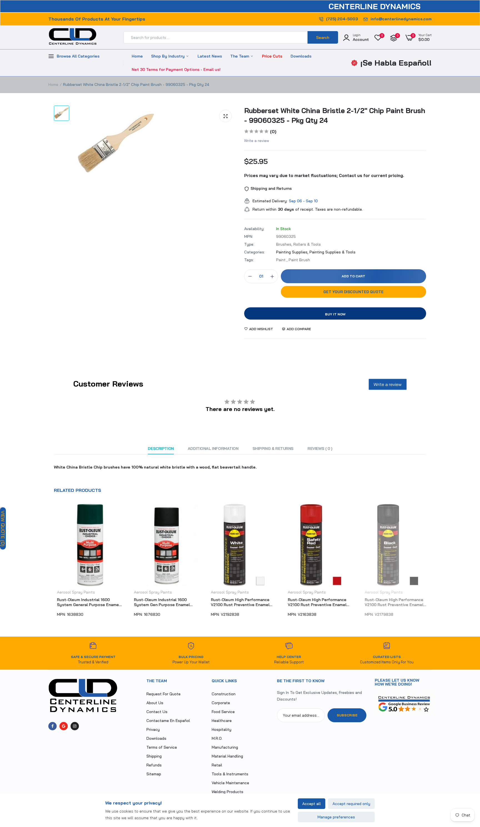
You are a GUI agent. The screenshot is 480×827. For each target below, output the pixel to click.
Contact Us (157, 711)
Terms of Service (161, 747)
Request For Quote (163, 693)
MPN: (248, 236)
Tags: (249, 259)
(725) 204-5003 (342, 18)
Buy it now (335, 314)
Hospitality (221, 729)
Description (161, 448)
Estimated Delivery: (270, 200)
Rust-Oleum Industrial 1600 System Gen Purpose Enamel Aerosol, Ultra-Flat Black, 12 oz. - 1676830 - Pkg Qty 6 (162, 602)
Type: (249, 244)
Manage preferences (336, 816)
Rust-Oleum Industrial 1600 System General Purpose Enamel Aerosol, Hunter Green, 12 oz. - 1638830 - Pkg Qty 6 (85, 602)
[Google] (63, 726)
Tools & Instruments (230, 773)
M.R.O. (217, 738)
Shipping (154, 756)
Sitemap (153, 773)
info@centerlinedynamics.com (401, 18)
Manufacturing (225, 747)
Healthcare (222, 720)
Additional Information (213, 448)
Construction (224, 693)
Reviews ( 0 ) (320, 448)
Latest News (210, 56)
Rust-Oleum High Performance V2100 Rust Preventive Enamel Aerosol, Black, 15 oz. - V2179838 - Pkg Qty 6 (393, 602)
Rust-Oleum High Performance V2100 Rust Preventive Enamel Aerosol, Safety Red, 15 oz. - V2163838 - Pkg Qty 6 (314, 602)
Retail (217, 765)
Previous (48, 563)
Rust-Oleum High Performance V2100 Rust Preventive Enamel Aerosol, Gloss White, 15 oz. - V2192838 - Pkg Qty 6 (237, 602)
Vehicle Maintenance (230, 782)
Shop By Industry (168, 56)
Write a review (256, 140)
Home (137, 56)
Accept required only (351, 803)
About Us (154, 702)
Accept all (311, 803)
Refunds (154, 765)
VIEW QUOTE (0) (3, 528)
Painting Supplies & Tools (332, 252)
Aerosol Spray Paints (73, 592)
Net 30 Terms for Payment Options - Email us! (176, 69)
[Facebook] (52, 726)
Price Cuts (272, 56)
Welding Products (227, 791)
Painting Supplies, (292, 252)
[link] (465, 787)
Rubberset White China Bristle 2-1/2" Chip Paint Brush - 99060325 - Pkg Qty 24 (334, 115)
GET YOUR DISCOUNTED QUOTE (353, 292)
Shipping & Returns (273, 448)
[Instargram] (75, 726)
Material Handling (227, 756)
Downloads (301, 56)
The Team (240, 56)
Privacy (153, 729)
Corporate (221, 702)
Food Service (223, 711)
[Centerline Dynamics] (72, 37)
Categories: (254, 252)
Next (432, 563)
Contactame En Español (168, 720)
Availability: (254, 228)
